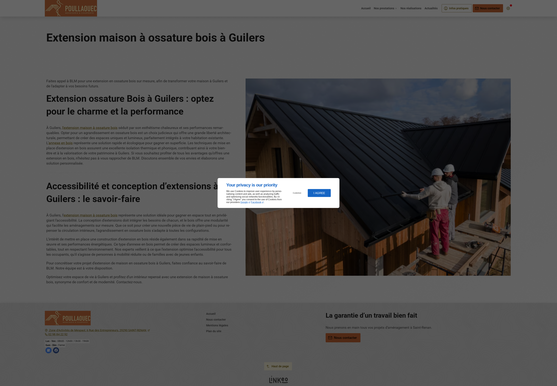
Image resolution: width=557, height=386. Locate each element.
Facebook (256, 202)
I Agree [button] (319, 193)
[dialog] (278, 193)
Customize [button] (297, 193)
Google (244, 202)
